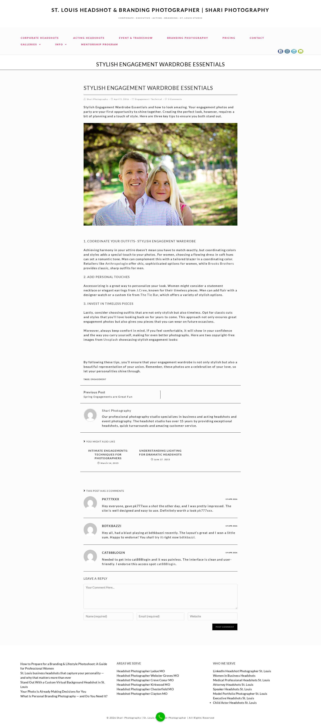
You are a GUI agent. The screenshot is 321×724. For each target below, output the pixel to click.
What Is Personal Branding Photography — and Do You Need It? (64, 696)
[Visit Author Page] (90, 414)
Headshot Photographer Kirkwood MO (143, 684)
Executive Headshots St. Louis (233, 698)
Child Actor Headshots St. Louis (235, 702)
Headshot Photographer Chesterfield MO (145, 689)
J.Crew (142, 290)
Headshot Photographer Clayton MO (142, 693)
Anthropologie (116, 263)
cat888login (113, 552)
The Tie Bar (149, 295)
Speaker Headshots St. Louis (232, 689)
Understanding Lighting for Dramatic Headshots (160, 452)
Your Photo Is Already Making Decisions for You (53, 691)
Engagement (142, 99)
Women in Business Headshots (234, 675)
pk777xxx (110, 499)
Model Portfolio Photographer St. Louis (240, 693)
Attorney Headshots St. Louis (233, 684)
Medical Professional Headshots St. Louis (241, 680)
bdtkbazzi (111, 526)
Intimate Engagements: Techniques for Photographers (108, 454)
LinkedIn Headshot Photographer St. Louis (242, 671)
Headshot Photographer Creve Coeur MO (145, 680)
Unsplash (110, 339)
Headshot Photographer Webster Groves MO (148, 675)
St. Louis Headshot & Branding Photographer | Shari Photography (160, 10)
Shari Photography (97, 99)
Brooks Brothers (221, 263)
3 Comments (175, 99)
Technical (156, 99)
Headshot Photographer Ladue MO (141, 671)
